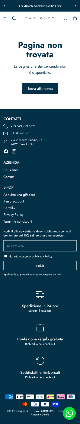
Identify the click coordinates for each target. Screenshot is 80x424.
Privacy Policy (13, 214)
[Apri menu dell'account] (65, 18)
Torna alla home (40, 88)
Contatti (9, 176)
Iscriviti (40, 265)
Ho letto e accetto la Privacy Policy (30, 256)
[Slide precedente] (4, 5)
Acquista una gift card (19, 194)
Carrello (9, 207)
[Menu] (5, 18)
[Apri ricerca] (14, 18)
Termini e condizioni (17, 221)
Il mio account (13, 201)
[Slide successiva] (75, 5)
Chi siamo (10, 169)
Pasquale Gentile (40, 415)
